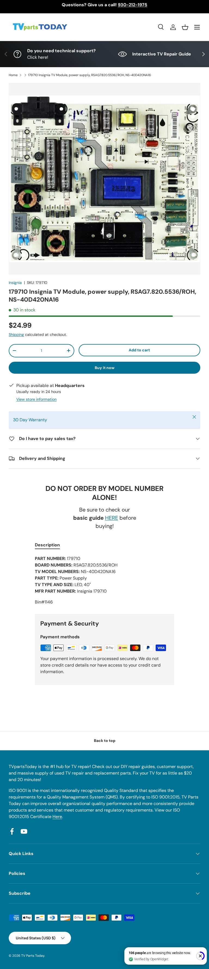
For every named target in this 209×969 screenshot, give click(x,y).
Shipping (16, 334)
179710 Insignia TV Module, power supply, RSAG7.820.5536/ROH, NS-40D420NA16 (89, 75)
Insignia (15, 282)
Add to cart (139, 350)
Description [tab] (47, 545)
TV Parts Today (32, 955)
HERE (111, 517)
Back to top (104, 740)
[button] (185, 27)
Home (13, 75)
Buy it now (105, 367)
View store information (36, 399)
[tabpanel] (104, 580)
